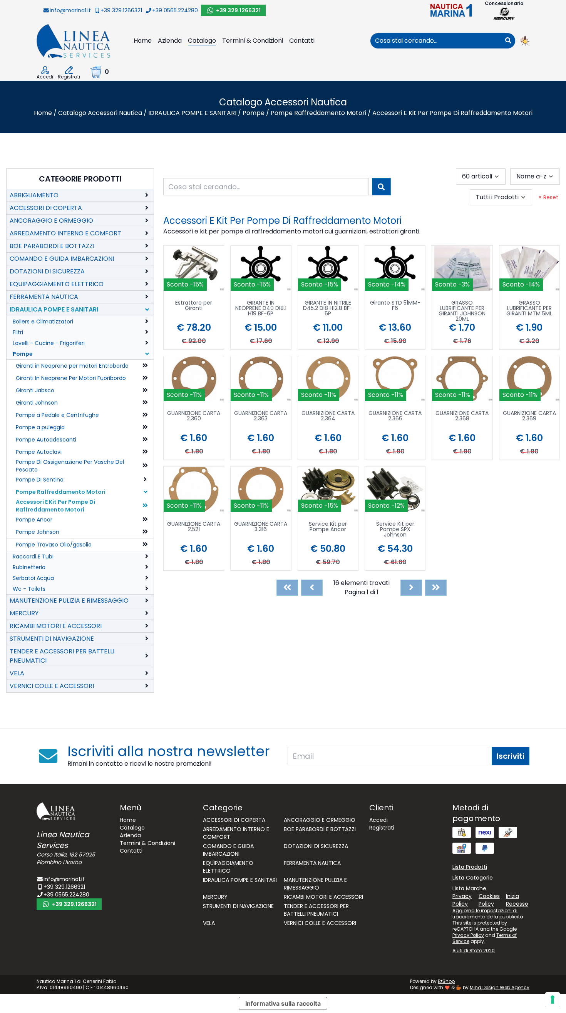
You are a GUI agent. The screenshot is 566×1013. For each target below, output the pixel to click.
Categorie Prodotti (80, 178)
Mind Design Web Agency (499, 987)
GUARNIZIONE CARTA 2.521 (193, 527)
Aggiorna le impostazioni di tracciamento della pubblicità (487, 913)
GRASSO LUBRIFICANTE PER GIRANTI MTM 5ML (529, 308)
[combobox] (435, 40)
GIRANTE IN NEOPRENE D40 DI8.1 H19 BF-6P (260, 308)
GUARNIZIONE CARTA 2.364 (328, 416)
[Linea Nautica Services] (74, 40)
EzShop (446, 981)
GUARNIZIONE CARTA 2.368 (462, 416)
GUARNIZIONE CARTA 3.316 (260, 527)
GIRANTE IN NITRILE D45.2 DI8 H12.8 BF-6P (328, 308)
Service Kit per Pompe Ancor (328, 527)
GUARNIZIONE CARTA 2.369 (529, 416)
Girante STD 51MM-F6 (395, 306)
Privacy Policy (468, 935)
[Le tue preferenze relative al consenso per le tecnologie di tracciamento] (552, 999)
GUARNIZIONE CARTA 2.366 (395, 416)
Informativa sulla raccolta (283, 1003)
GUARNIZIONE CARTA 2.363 (260, 416)
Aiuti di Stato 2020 (473, 950)
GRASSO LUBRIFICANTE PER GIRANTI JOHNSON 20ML (462, 311)
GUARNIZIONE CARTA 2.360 (193, 416)
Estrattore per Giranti (193, 306)
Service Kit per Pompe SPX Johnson (395, 529)
